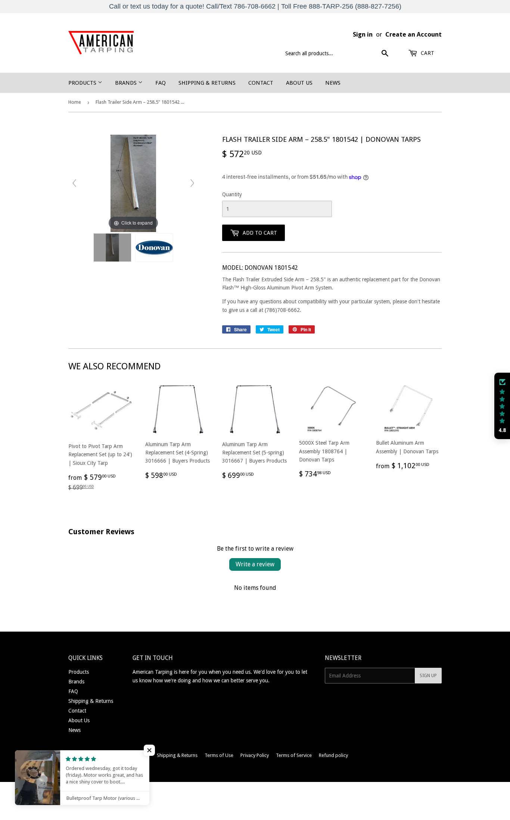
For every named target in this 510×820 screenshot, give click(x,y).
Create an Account (413, 34)
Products (83, 82)
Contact (260, 82)
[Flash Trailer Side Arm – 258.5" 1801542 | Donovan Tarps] (112, 248)
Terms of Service (294, 755)
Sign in (363, 34)
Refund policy (333, 755)
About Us (299, 82)
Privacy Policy (254, 755)
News (332, 82)
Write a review (255, 564)
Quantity (232, 194)
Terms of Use (219, 755)
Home (74, 102)
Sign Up (428, 675)
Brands (126, 82)
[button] (149, 750)
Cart (426, 53)
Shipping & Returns (207, 82)
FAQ (160, 82)
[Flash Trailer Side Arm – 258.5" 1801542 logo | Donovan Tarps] (154, 248)
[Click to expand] (133, 183)
